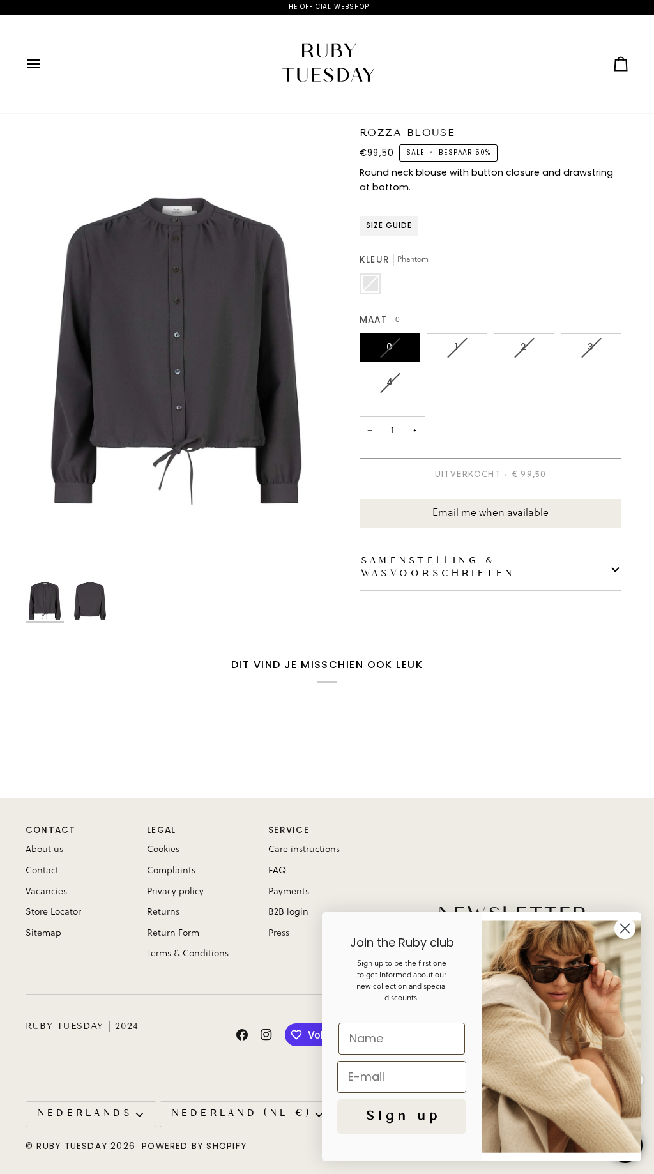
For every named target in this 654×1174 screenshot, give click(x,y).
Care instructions (304, 849)
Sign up (401, 1116)
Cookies (163, 849)
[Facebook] (242, 1035)
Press (278, 933)
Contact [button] (51, 830)
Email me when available (490, 513)
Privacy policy (175, 892)
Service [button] (288, 830)
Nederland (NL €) (240, 1113)
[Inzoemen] (176, 351)
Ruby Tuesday (71, 1146)
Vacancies (46, 892)
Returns (163, 912)
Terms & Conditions (188, 954)
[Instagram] (266, 1035)
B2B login (288, 912)
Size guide (389, 225)
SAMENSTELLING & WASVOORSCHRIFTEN (436, 567)
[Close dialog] (625, 928)
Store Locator (53, 912)
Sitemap (43, 933)
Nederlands (83, 1113)
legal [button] (161, 830)
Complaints (171, 870)
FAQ (277, 870)
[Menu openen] (45, 64)
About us (44, 849)
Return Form (173, 933)
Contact (42, 870)
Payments (288, 892)
